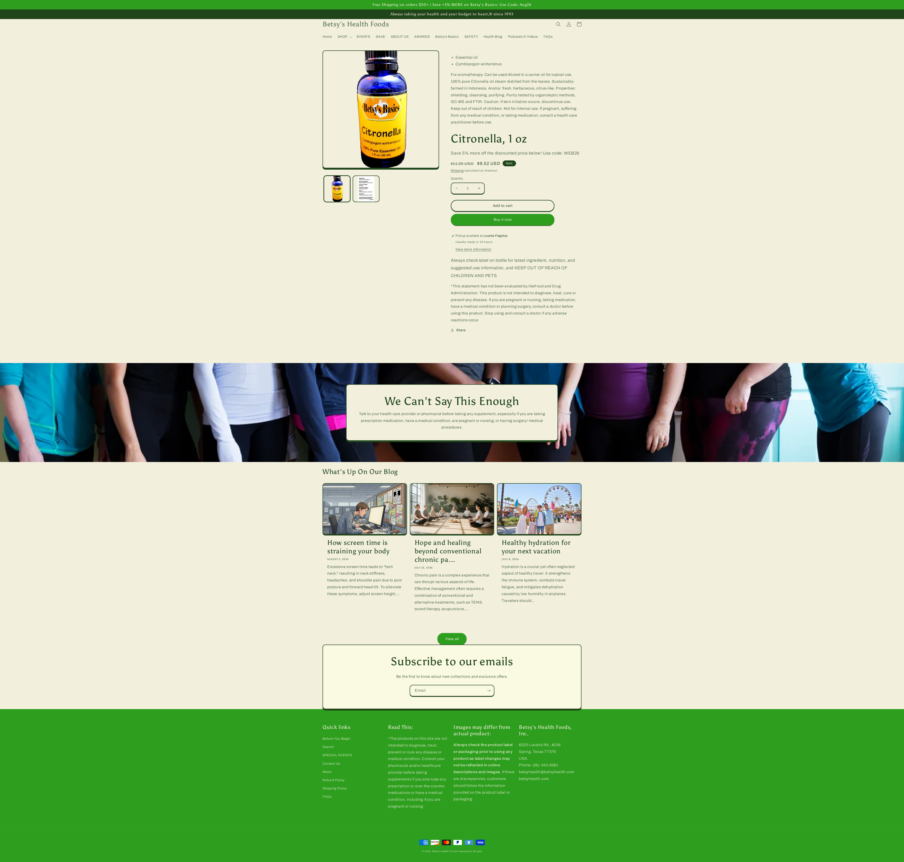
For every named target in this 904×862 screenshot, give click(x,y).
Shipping (457, 170)
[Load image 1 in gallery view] (337, 189)
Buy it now (503, 219)
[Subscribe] (489, 690)
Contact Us (331, 763)
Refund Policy (334, 780)
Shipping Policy (335, 788)
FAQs (327, 796)
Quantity (457, 178)
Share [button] (461, 330)
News (327, 772)
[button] (344, 37)
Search (328, 747)
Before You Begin (337, 738)
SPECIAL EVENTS (337, 755)
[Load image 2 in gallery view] (366, 189)
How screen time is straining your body (358, 547)
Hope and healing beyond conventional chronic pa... (448, 551)
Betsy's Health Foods (444, 851)
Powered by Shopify (470, 851)
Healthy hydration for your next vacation (536, 547)
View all (452, 639)
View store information (473, 249)
